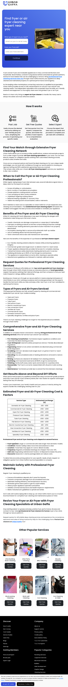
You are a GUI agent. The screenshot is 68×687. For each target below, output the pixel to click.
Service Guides (7, 635)
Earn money (7, 629)
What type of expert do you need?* (16, 37)
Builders (36, 663)
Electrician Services (40, 660)
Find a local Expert (8, 655)
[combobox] (16, 41)
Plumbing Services (40, 655)
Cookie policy (38, 635)
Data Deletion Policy (40, 638)
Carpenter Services (40, 658)
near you (20, 79)
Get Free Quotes (10, 566)
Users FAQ (6, 638)
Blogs (4, 641)
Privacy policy (38, 632)
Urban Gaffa (17, 522)
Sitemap (5, 646)
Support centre (39, 629)
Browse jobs (6, 658)
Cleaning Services (39, 672)
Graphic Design (39, 669)
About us (37, 626)
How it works (7, 626)
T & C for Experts (39, 643)
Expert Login (7, 660)
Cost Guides (7, 632)
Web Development (40, 666)
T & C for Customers (40, 641)
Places (5, 643)
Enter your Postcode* (12, 47)
